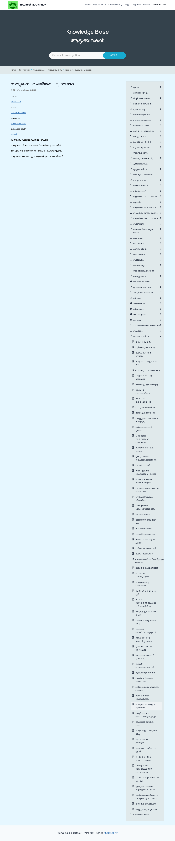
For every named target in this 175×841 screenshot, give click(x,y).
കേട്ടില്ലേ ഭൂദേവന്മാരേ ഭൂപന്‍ (146, 613)
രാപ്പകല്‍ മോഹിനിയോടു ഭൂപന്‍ (146, 631)
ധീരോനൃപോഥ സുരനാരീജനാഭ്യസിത (146, 473)
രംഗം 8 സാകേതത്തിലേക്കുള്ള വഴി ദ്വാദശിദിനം (146, 603)
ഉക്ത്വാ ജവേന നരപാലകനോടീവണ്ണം (146, 458)
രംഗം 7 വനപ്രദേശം (145, 554)
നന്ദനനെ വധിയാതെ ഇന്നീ (146, 750)
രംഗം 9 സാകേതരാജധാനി (145, 666)
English (146, 5)
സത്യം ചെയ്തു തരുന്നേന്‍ (142, 584)
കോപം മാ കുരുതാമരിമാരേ (143, 392)
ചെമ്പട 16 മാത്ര (18, 113)
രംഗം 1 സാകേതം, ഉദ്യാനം (144, 355)
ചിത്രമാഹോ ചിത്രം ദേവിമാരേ (144, 377)
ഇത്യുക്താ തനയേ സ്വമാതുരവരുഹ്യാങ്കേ (146, 788)
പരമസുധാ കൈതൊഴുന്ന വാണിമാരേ (142, 439)
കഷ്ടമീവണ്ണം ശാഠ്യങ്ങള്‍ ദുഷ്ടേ (146, 733)
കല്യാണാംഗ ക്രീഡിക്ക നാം (146, 363)
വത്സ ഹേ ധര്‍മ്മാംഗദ (146, 804)
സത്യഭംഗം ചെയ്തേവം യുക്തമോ (78, 70)
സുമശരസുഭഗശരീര (145, 673)
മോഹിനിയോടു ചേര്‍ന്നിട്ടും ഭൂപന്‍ (144, 640)
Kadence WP (111, 833)
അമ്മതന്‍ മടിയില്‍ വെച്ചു (145, 724)
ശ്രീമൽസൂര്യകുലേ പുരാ (146, 347)
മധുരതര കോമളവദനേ (147, 568)
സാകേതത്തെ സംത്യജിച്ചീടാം (142, 698)
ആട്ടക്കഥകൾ (99, 5)
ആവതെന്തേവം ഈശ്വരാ (143, 741)
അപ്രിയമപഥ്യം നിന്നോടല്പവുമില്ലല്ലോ (146, 715)
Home (88, 5)
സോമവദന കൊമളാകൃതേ (142, 575)
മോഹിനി (15, 135)
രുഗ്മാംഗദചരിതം (54, 70)
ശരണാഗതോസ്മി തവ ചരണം (146, 541)
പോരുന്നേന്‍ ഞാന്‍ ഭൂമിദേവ (145, 657)
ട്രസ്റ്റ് (127, 5)
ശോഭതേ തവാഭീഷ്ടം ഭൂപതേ (145, 450)
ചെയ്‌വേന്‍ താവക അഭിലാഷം (144, 680)
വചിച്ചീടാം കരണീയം (145, 408)
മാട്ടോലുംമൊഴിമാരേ (145, 413)
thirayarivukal (159, 5)
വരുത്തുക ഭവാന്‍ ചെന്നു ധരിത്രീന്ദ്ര (147, 420)
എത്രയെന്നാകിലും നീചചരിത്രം (144, 499)
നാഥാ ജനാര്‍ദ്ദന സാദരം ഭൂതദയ (143, 759)
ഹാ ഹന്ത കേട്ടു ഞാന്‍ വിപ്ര (146, 622)
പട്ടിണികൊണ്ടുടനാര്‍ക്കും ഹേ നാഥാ (147, 689)
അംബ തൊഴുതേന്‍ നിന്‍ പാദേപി (147, 779)
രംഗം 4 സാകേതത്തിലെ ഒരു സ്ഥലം (147, 490)
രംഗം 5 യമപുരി (143, 515)
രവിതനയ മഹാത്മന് (146, 548)
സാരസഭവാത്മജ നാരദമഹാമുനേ (144, 481)
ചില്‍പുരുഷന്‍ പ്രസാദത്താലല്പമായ (145, 508)
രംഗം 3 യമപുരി (143, 465)
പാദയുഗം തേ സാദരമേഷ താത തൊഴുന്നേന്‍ (144, 769)
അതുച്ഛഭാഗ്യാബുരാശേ (146, 809)
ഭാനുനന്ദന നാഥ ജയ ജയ (146, 522)
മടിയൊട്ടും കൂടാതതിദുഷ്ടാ (147, 385)
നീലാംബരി (16, 102)
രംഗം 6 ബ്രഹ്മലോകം (146, 534)
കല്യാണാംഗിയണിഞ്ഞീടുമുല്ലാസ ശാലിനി (150, 561)
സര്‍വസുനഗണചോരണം (147, 370)
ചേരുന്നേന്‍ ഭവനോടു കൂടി (146, 593)
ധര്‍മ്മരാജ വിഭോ (144, 529)
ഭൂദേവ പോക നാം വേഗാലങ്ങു (144, 648)
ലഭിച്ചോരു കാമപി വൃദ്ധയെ (144, 429)
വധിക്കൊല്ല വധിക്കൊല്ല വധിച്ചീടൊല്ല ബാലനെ (147, 797)
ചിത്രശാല (136, 5)
